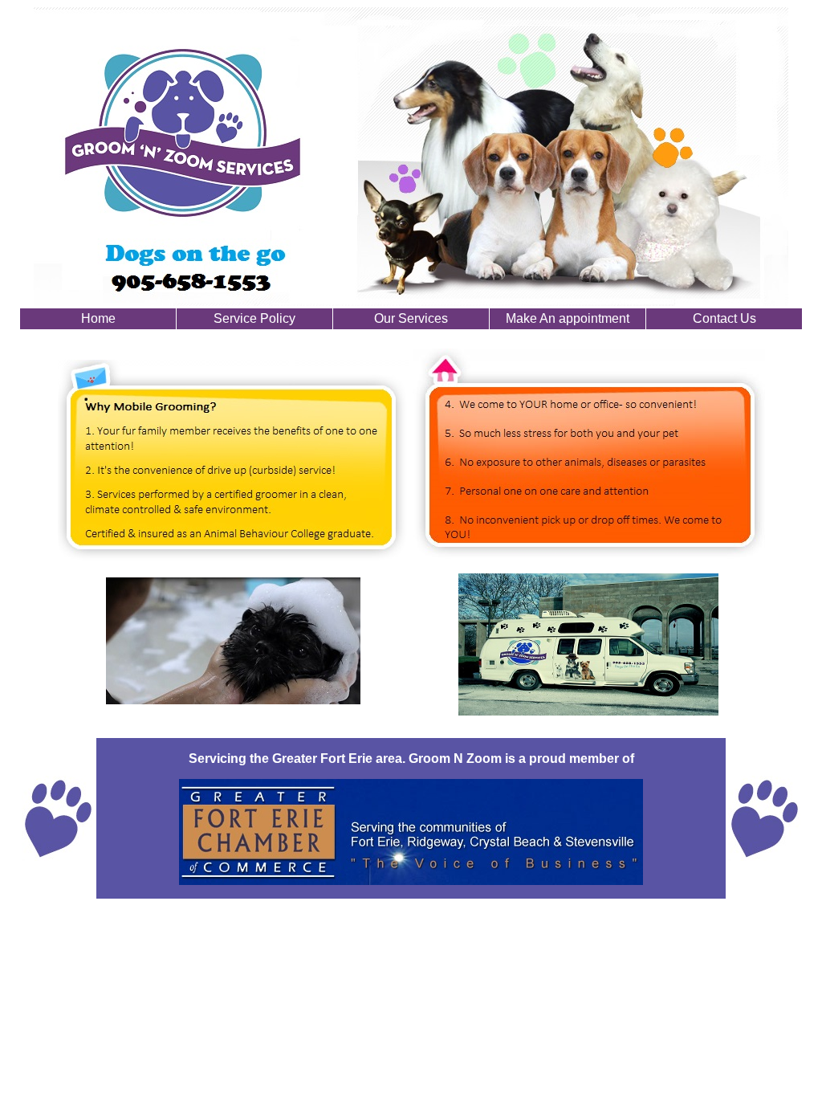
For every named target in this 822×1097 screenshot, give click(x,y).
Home (98, 318)
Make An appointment (567, 318)
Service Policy (254, 318)
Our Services (411, 318)
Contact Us (724, 318)
